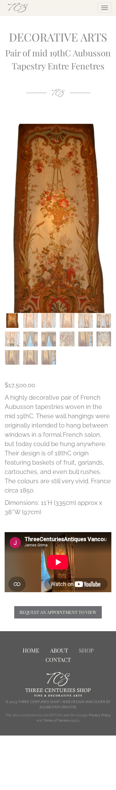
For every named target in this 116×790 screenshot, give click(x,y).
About (59, 650)
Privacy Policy (100, 715)
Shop (86, 650)
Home (31, 650)
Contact (58, 659)
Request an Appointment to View (58, 612)
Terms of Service (56, 720)
